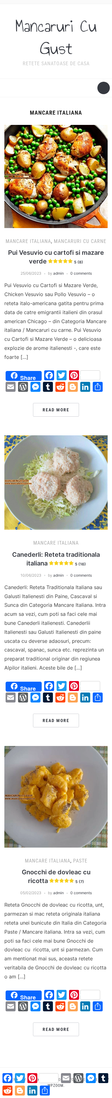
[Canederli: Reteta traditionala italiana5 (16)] (55, 482)
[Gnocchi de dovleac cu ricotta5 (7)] (55, 796)
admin (58, 273)
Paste (80, 861)
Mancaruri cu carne (80, 241)
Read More (56, 409)
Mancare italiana (28, 241)
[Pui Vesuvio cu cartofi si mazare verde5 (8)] (55, 176)
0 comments (81, 273)
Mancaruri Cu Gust (56, 37)
